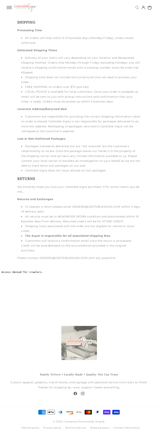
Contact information (126, 427)
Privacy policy (52, 427)
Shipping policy (100, 427)
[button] (9, 7)
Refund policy (31, 427)
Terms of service (75, 427)
